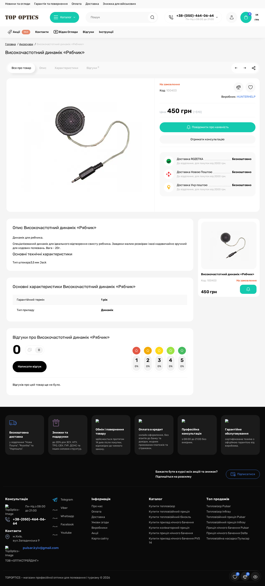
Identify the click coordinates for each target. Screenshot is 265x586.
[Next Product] (245, 68)
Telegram (67, 499)
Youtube (66, 532)
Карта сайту (100, 538)
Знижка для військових (119, 4)
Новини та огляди (17, 4)
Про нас (97, 506)
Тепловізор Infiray (218, 511)
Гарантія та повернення (51, 4)
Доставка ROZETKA (190, 159)
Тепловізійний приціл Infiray (226, 522)
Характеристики (66, 68)
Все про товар (21, 68)
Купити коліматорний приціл (169, 528)
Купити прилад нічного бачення (171, 522)
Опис (42, 68)
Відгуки (93, 68)
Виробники (99, 528)
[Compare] (238, 87)
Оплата (77, 4)
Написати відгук (29, 366)
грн (257, 20)
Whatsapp (67, 516)
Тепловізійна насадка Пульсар (227, 538)
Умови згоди (100, 522)
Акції (95, 533)
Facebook (67, 524)
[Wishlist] (250, 87)
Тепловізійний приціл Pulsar (225, 517)
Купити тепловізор (162, 506)
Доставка (92, 4)
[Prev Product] (236, 68)
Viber (64, 508)
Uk (256, 15)
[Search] (152, 17)
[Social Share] (253, 68)
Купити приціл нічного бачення (171, 533)
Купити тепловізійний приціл (169, 511)
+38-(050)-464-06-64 (195, 16)
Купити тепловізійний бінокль (170, 517)
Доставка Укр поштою (192, 185)
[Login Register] (231, 17)
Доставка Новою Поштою (194, 172)
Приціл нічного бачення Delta (227, 533)
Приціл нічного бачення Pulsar (227, 528)
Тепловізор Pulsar (218, 506)
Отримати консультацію (207, 139)
